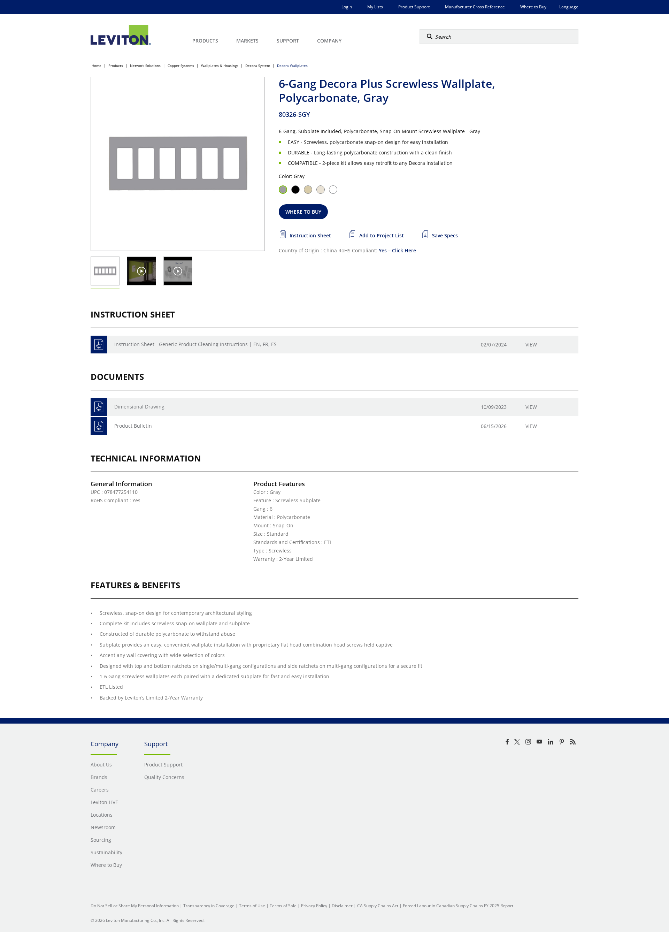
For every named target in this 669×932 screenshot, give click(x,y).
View (531, 344)
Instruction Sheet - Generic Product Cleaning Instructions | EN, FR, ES (195, 344)
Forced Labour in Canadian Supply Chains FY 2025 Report (458, 906)
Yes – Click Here (397, 250)
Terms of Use (252, 906)
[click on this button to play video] (141, 271)
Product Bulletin (133, 425)
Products (115, 65)
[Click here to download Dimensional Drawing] (99, 407)
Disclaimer (342, 906)
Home (96, 65)
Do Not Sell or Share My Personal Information (135, 906)
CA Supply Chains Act (377, 906)
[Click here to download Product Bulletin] (99, 426)
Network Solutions (145, 65)
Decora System (257, 65)
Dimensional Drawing (139, 406)
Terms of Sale (283, 906)
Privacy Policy (314, 906)
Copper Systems (181, 65)
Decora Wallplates (292, 65)
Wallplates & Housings (219, 65)
